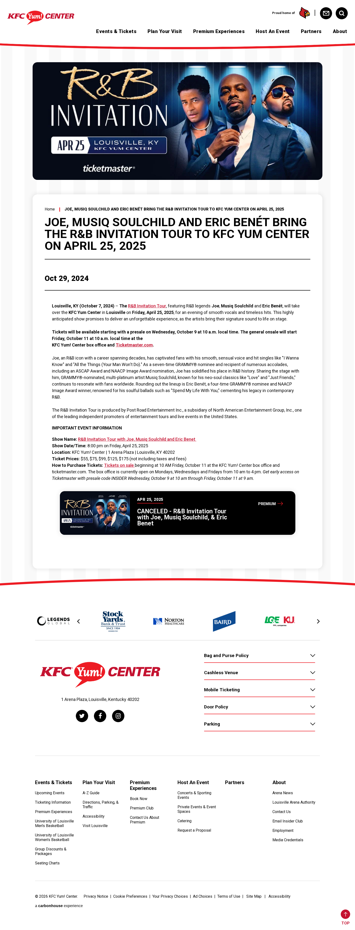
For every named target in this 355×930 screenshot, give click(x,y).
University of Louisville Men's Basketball (54, 823)
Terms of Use (228, 896)
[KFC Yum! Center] (49, 18)
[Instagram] (118, 716)
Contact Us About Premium (144, 819)
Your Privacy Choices (170, 896)
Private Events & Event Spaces (197, 809)
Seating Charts (47, 863)
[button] (78, 621)
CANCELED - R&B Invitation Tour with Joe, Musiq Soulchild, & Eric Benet (182, 517)
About (340, 31)
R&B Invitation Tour (147, 305)
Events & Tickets (116, 31)
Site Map (254, 896)
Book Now (138, 798)
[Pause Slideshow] (314, 608)
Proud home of (283, 13)
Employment (282, 830)
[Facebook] (100, 716)
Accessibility (94, 816)
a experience (59, 906)
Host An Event (273, 31)
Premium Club (142, 808)
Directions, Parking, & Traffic (101, 804)
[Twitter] (82, 716)
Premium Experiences (219, 31)
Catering (185, 821)
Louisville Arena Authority (293, 802)
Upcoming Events (49, 793)
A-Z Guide (91, 793)
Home (50, 209)
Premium (267, 503)
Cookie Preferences (130, 896)
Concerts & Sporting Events (194, 795)
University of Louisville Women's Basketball (54, 837)
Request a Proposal (194, 830)
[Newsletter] (326, 13)
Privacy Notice (96, 896)
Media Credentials (287, 840)
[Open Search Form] (342, 13)
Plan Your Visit (165, 31)
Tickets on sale (119, 465)
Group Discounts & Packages (50, 851)
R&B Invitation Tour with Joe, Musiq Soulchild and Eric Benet (137, 439)
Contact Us (281, 811)
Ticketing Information (53, 802)
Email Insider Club (287, 821)
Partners (311, 31)
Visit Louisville (95, 825)
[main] (177, 311)
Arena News (282, 793)
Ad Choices (202, 896)
